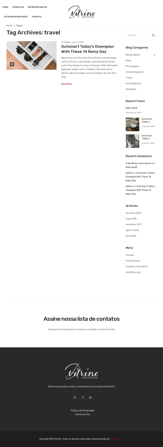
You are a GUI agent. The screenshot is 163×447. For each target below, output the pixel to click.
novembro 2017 (134, 224)
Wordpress (131, 89)
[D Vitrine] (81, 11)
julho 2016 (131, 236)
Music (128, 60)
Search (153, 35)
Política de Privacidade (82, 410)
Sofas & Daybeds (134, 72)
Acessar (130, 255)
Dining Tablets (133, 54)
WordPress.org (133, 272)
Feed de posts (133, 260)
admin (67, 42)
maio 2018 (131, 218)
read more (66, 84)
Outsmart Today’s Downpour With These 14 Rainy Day (149, 120)
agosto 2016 (132, 230)
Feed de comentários (137, 266)
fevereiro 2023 (134, 213)
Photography (132, 66)
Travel (129, 77)
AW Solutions (117, 439)
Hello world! (131, 108)
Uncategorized (133, 83)
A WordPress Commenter (139, 163)
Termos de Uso (82, 414)
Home (10, 25)
